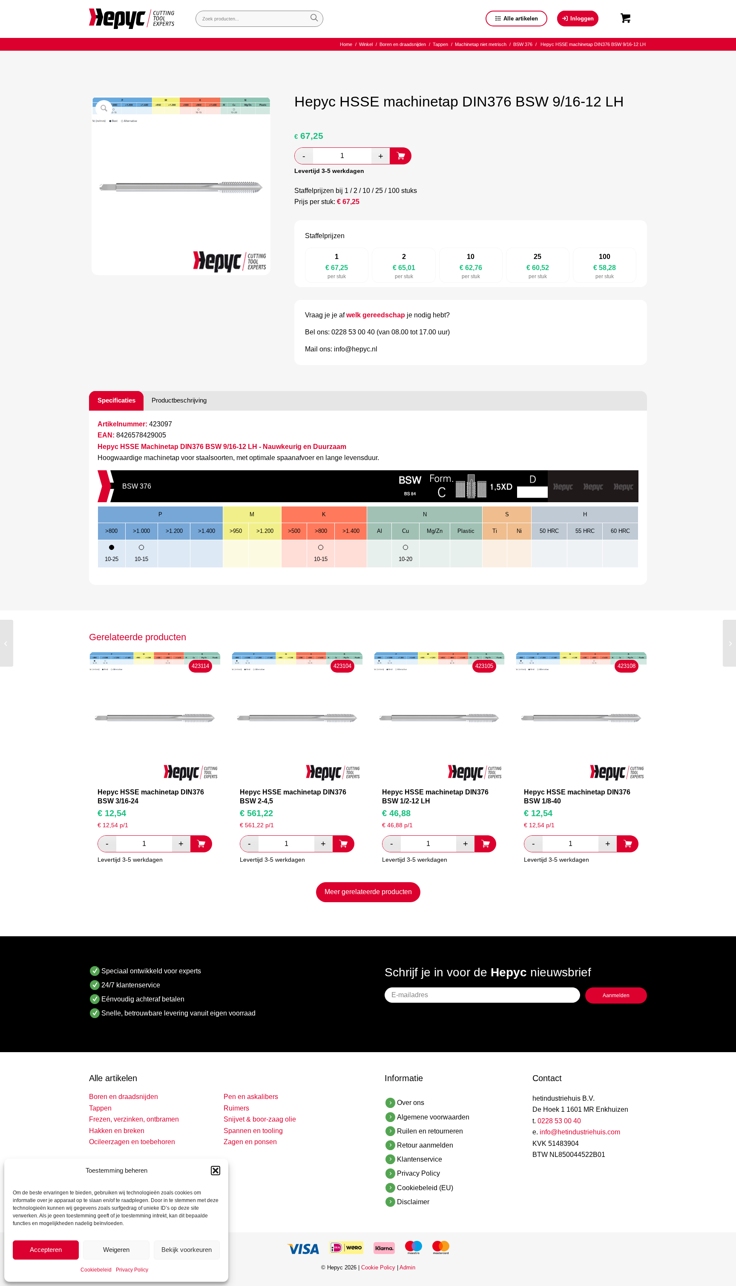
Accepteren (46, 1249)
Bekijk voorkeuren (186, 1249)
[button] (215, 1170)
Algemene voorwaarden (433, 1117)
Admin (407, 1267)
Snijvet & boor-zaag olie (260, 1119)
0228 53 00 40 (559, 1121)
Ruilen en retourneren (430, 1131)
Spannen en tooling (253, 1130)
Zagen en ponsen (250, 1141)
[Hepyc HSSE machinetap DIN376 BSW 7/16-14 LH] (6, 643)
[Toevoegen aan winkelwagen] (400, 155)
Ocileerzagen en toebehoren (132, 1141)
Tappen (100, 1108)
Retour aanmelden (425, 1145)
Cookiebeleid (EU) (425, 1187)
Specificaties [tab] (116, 400)
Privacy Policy (132, 1270)
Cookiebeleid (96, 1270)
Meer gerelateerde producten (368, 891)
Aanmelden (616, 995)
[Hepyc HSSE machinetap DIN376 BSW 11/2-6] (729, 643)
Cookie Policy (378, 1267)
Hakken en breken (116, 1130)
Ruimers (236, 1108)
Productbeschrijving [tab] (179, 400)
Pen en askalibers (251, 1096)
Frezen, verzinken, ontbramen (134, 1119)
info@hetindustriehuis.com (580, 1132)
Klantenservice (419, 1159)
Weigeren (116, 1249)
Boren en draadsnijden (123, 1096)
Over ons (410, 1102)
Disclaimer (413, 1201)
